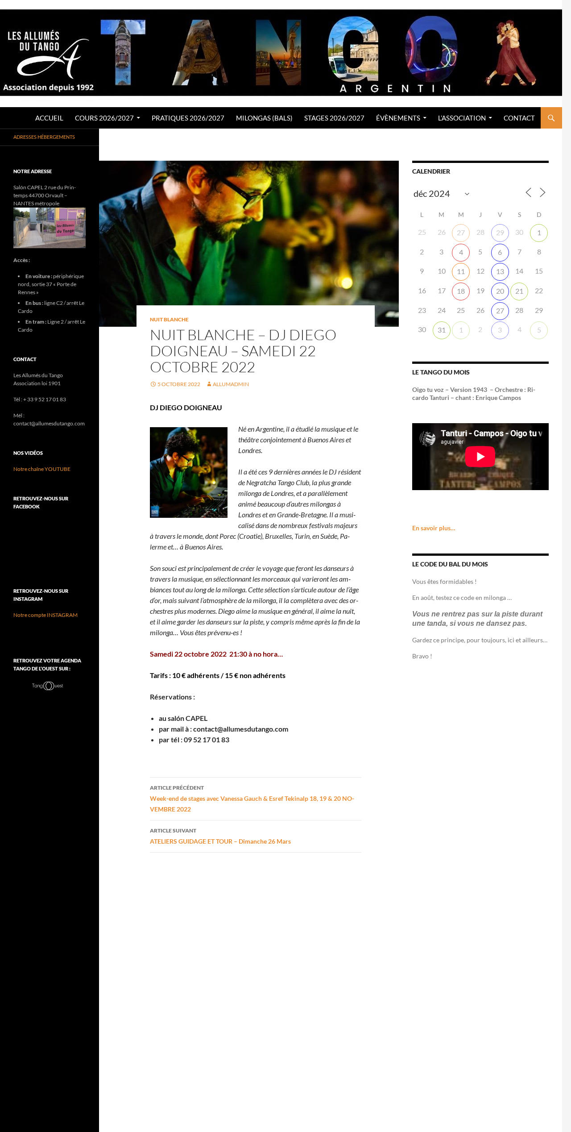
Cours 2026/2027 (104, 118)
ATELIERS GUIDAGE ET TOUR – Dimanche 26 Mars (220, 836)
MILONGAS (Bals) (264, 118)
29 (500, 232)
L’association (462, 118)
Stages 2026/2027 (334, 118)
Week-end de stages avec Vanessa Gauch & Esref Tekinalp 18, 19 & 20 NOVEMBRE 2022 (252, 798)
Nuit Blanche (169, 319)
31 (442, 329)
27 (461, 232)
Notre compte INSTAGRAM (45, 615)
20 (500, 291)
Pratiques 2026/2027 (188, 118)
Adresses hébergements (44, 137)
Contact (519, 118)
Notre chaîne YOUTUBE (41, 469)
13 (500, 271)
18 (461, 291)
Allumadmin (231, 384)
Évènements (398, 118)
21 (519, 291)
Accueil (49, 118)
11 (461, 271)
